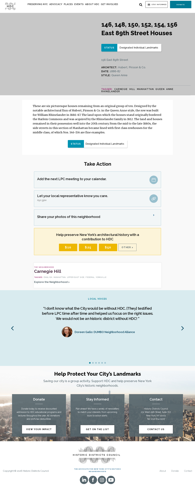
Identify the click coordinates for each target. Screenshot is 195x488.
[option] (97, 318)
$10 (68, 247)
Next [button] (182, 328)
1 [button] (90, 363)
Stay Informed (159, 4)
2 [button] (93, 363)
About (163, 471)
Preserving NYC (38, 4)
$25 (88, 247)
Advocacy (55, 4)
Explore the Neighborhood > (52, 282)
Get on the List (97, 429)
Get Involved (109, 4)
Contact (188, 471)
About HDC (92, 4)
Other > (127, 247)
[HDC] (10, 6)
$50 (108, 247)
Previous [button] (12, 328)
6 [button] (105, 363)
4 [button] (99, 363)
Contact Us (156, 429)
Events (79, 4)
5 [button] (102, 363)
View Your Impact (39, 429)
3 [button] (96, 363)
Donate (181, 4)
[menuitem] (38, 4)
